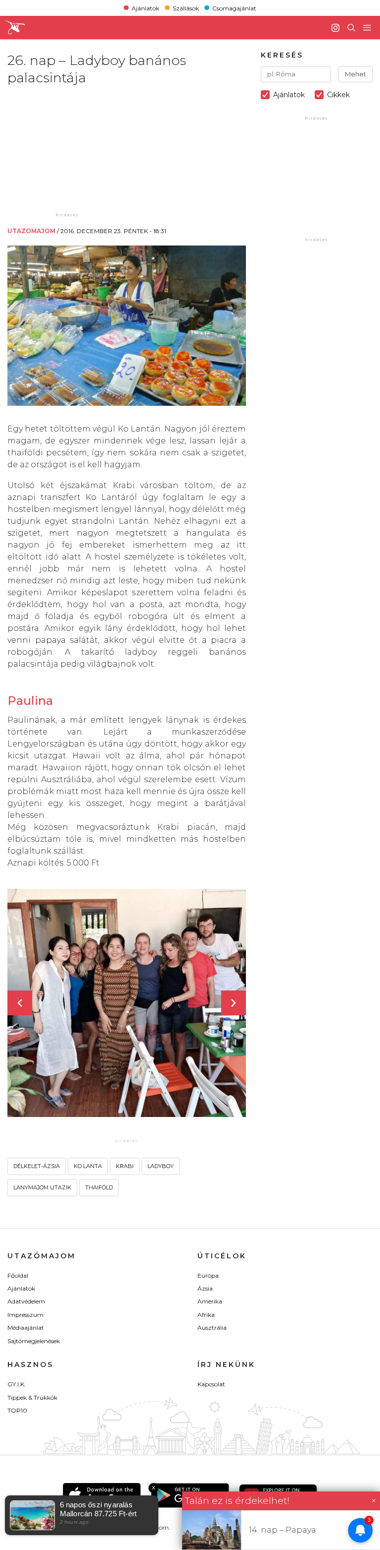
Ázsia (205, 1288)
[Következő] (233, 1003)
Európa (208, 1275)
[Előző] (19, 1003)
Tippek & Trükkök (32, 1397)
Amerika (209, 1301)
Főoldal (17, 1275)
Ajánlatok (145, 7)
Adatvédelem (26, 1301)
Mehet (355, 74)
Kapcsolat (211, 1384)
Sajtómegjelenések (33, 1341)
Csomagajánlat (234, 7)
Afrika (206, 1314)
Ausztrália (212, 1327)
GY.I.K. (16, 1384)
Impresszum (25, 1314)
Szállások (186, 7)
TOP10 (17, 1410)
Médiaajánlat (25, 1327)
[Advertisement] (89, 148)
